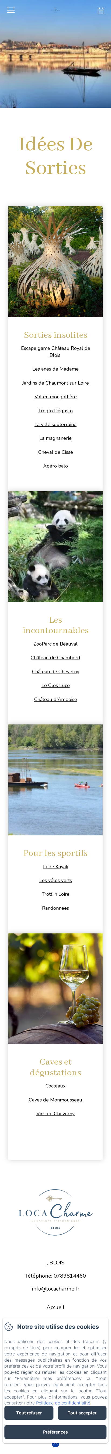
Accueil (56, 1307)
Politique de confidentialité (63, 1403)
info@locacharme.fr (55, 1288)
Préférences (55, 1432)
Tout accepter (82, 1412)
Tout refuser (29, 1412)
